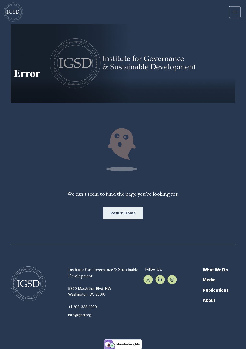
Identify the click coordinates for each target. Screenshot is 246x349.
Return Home (123, 213)
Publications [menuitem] (216, 290)
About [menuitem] (209, 300)
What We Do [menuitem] (215, 269)
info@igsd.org (79, 315)
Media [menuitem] (209, 280)
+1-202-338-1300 (82, 306)
